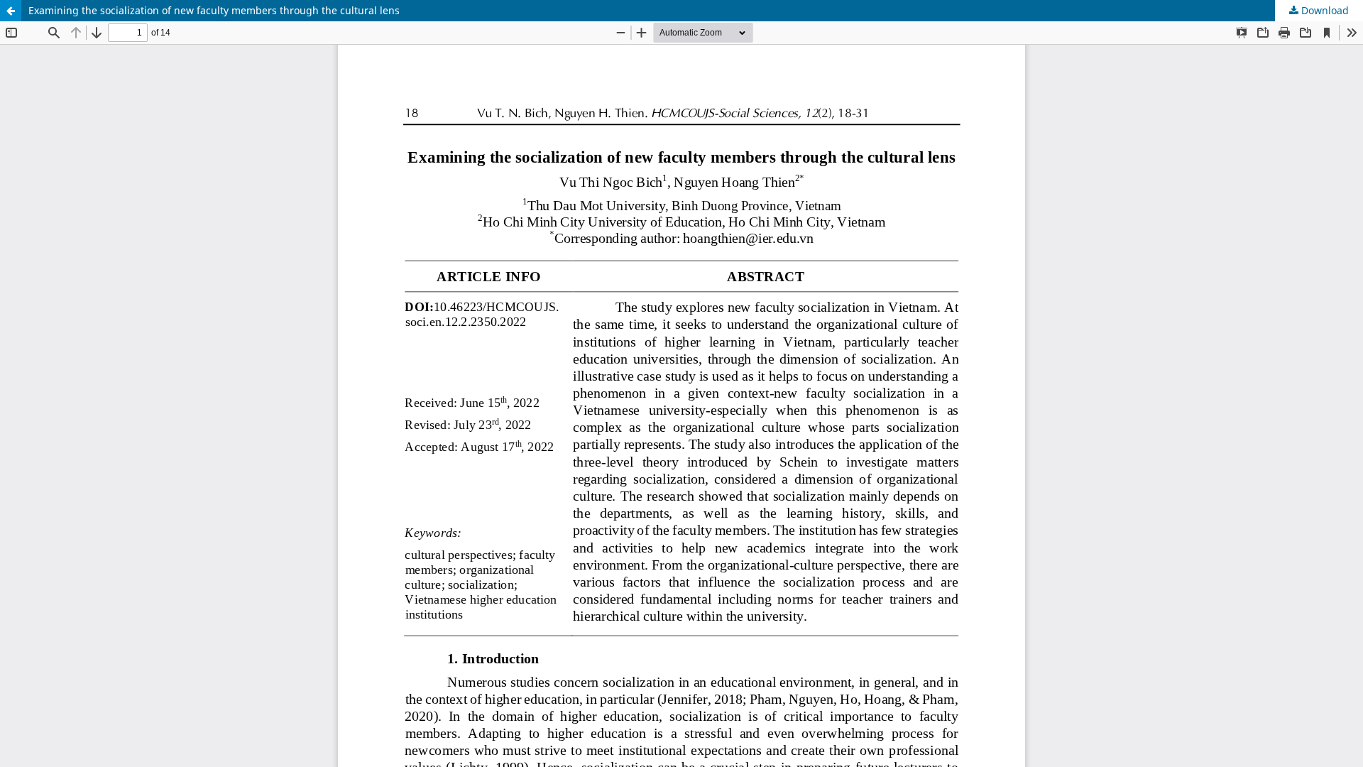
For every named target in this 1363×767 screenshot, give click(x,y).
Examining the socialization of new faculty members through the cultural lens (214, 10)
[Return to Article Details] (10, 10)
